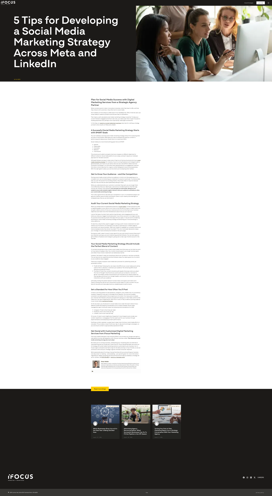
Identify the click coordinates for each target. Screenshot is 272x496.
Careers (261, 477)
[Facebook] (244, 477)
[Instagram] (247, 477)
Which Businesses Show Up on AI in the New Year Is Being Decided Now (105, 430)
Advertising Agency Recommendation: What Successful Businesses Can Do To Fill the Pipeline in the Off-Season (135, 431)
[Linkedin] (92, 371)
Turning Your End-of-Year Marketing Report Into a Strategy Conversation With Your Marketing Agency (166, 431)
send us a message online (118, 357)
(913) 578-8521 (105, 357)
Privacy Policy (260, 492)
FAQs (147, 492)
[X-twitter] (254, 477)
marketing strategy (107, 301)
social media (122, 206)
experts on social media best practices (110, 123)
